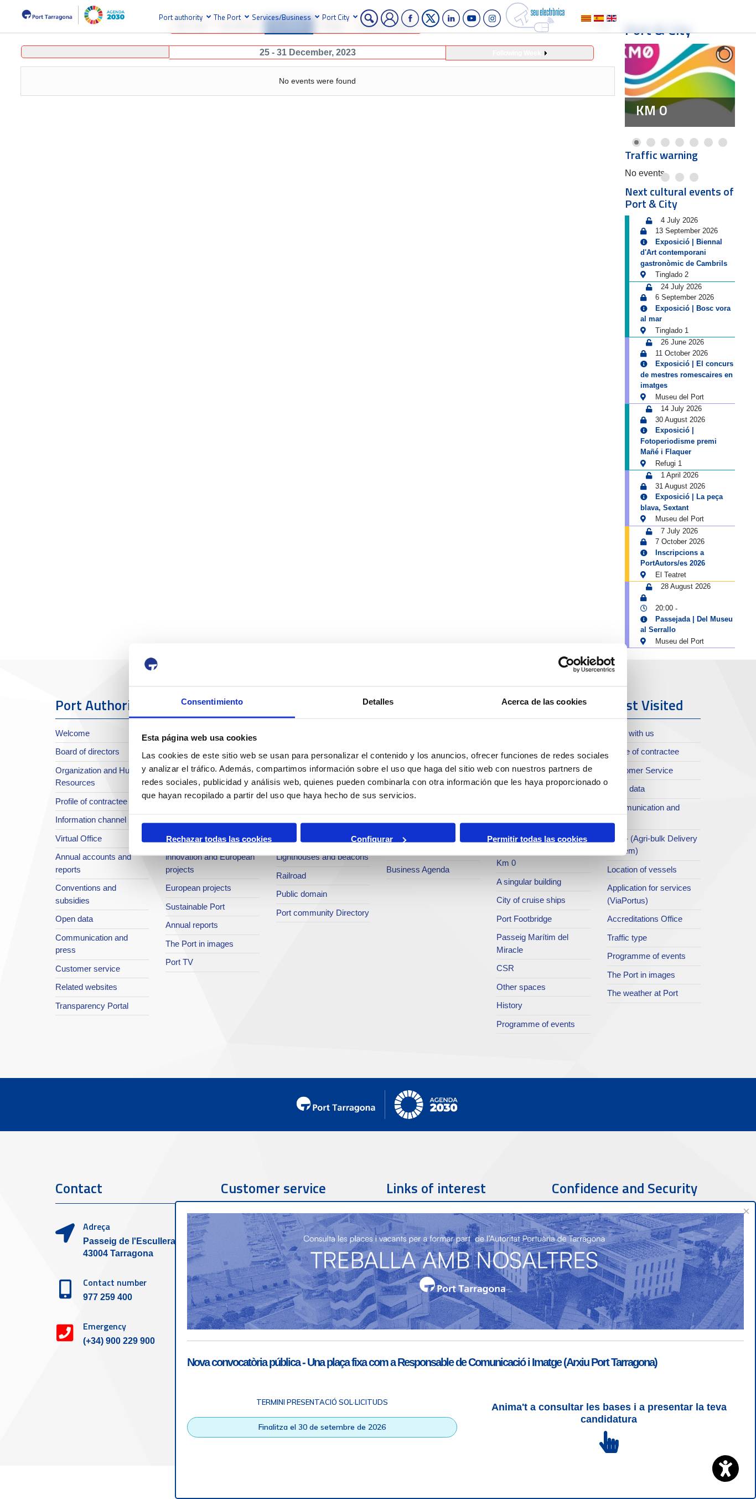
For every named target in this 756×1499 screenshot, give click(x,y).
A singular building (528, 881)
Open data (74, 918)
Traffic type (627, 937)
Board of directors (87, 751)
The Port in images (199, 943)
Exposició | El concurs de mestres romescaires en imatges (686, 374)
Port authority (181, 17)
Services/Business (281, 17)
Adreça (96, 1226)
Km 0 (651, 110)
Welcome (72, 733)
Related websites (86, 987)
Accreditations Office (644, 918)
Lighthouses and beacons (322, 856)
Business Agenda (417, 869)
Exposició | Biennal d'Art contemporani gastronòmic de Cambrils (683, 253)
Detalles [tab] (378, 701)
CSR (505, 968)
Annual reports (191, 925)
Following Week (517, 53)
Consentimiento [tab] (212, 701)
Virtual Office (78, 838)
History (509, 1005)
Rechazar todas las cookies (219, 838)
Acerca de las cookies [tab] (544, 701)
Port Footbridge (524, 918)
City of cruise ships (531, 900)
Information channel (90, 819)
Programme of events (535, 1024)
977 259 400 (107, 1297)
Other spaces (521, 987)
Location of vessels (642, 869)
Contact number (115, 1282)
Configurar (372, 838)
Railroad (291, 875)
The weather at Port (642, 993)
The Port (227, 17)
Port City (335, 17)
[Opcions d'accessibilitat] (725, 1468)
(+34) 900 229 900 (119, 1341)
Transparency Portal (91, 1005)
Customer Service (640, 770)
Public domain (301, 894)
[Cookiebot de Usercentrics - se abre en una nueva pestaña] (566, 664)
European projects (198, 887)
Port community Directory (322, 912)
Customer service (87, 968)
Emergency (104, 1326)
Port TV (179, 962)
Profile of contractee (91, 801)
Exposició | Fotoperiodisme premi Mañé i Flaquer (678, 441)
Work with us (630, 733)
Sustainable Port (195, 906)
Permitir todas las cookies (537, 838)
